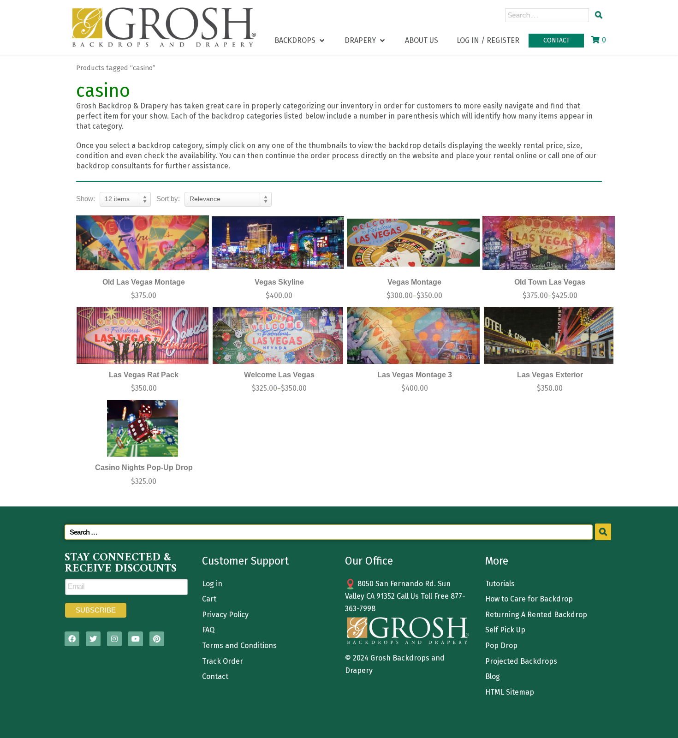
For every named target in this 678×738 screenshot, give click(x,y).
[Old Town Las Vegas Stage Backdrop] (548, 242)
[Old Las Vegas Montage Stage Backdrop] (142, 242)
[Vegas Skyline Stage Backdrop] (278, 242)
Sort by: (168, 198)
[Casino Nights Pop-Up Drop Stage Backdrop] (142, 428)
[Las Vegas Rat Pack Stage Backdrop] (142, 335)
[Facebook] (72, 638)
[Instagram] (114, 638)
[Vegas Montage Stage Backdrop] (413, 242)
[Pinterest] (156, 638)
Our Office (369, 560)
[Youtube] (135, 638)
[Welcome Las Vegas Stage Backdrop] (278, 335)
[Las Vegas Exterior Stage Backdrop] (548, 335)
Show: (85, 198)
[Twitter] (93, 638)
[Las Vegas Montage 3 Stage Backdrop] (413, 335)
